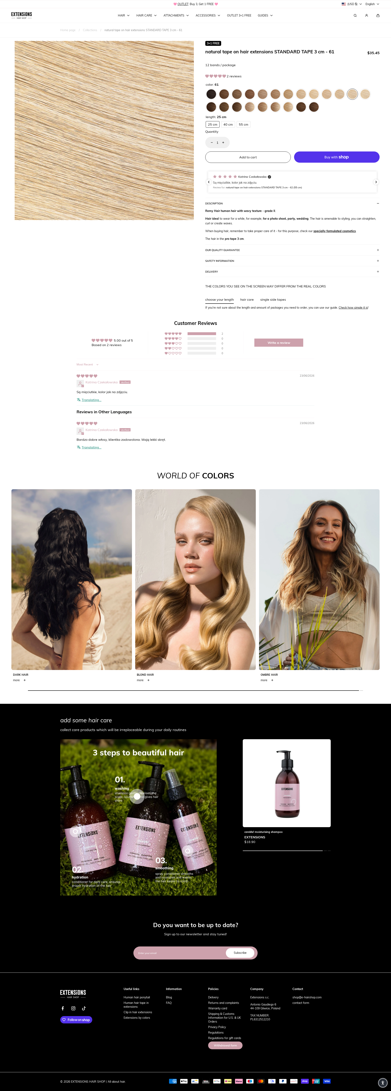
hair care (247, 299)
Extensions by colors (137, 1018)
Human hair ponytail (137, 997)
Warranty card (217, 1008)
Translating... (91, 400)
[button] (378, 15)
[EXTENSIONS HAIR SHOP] (21, 15)
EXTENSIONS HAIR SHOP (88, 1081)
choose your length (219, 299)
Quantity (212, 131)
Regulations (216, 1032)
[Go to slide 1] (137, 796)
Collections (90, 30)
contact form (300, 1003)
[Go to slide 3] (187, 851)
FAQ (169, 1003)
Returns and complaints (223, 1003)
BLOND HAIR (145, 674)
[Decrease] (209, 142)
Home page (68, 30)
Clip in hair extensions (138, 1012)
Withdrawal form (225, 1045)
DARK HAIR (20, 674)
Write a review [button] (279, 342)
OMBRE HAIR (269, 674)
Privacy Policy (217, 1027)
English (370, 4)
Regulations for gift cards (224, 1038)
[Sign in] (366, 15)
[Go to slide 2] (75, 831)
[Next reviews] (376, 182)
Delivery (213, 997)
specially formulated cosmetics (334, 231)
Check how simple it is (353, 307)
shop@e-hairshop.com (307, 997)
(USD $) (352, 4)
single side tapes (273, 299)
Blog (169, 997)
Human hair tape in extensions (136, 1005)
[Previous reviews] (208, 182)
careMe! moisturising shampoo (263, 831)
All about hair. (117, 1081)
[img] (87, 376)
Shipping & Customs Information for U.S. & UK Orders (224, 1017)
